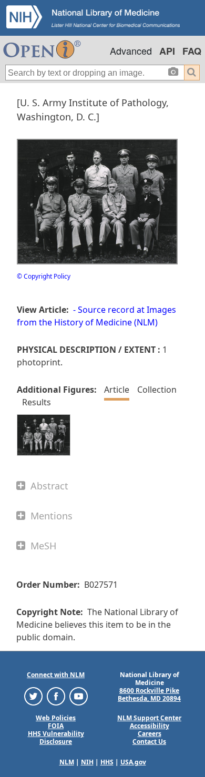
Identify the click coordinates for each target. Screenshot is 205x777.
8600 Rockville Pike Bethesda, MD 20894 (149, 694)
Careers (149, 733)
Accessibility (149, 725)
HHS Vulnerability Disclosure (56, 737)
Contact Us (149, 741)
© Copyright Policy (43, 276)
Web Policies (56, 717)
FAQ (191, 51)
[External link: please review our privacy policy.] (33, 695)
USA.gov (133, 762)
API (167, 51)
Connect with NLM (56, 674)
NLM (66, 762)
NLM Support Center (149, 717)
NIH (87, 762)
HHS (107, 762)
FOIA (56, 725)
